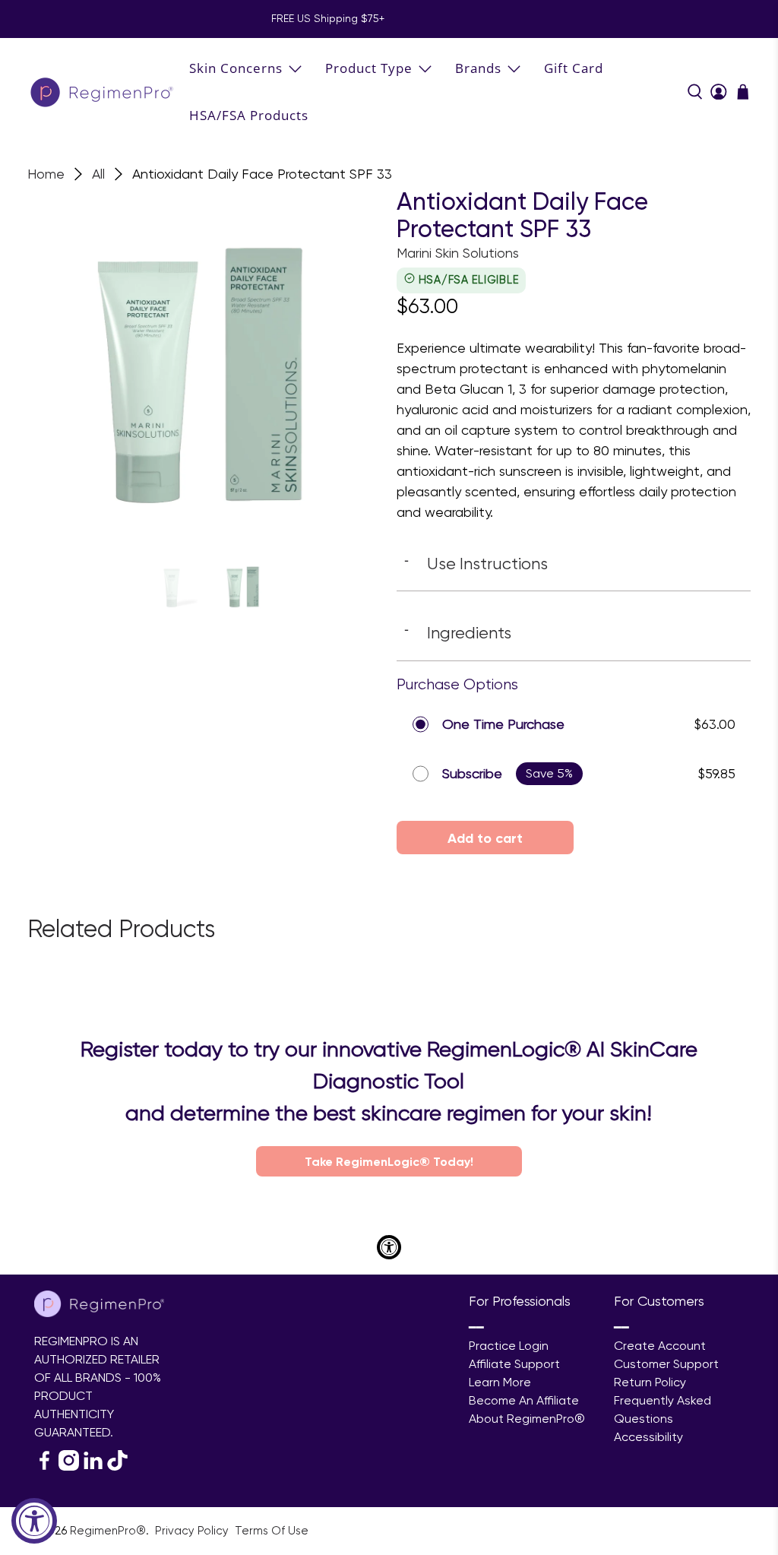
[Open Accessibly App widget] (389, 1247)
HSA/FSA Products (248, 115)
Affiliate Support (514, 1364)
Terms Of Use (271, 1531)
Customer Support (666, 1364)
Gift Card (573, 68)
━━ (476, 1327)
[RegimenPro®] (103, 91)
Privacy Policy (193, 1531)
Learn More (500, 1382)
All (98, 174)
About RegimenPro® (527, 1418)
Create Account (660, 1345)
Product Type (369, 68)
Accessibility (648, 1437)
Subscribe (472, 773)
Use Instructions (476, 563)
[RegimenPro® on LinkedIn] (93, 1466)
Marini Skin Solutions (458, 253)
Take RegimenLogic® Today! (389, 1161)
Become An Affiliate (524, 1400)
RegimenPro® (108, 1531)
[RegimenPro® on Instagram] (69, 1466)
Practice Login (509, 1345)
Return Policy (650, 1382)
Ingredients (457, 632)
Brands (478, 68)
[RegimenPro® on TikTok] (117, 1466)
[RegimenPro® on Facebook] (44, 1466)
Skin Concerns (236, 68)
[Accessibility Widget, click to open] (34, 1521)
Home (46, 174)
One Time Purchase (503, 724)
